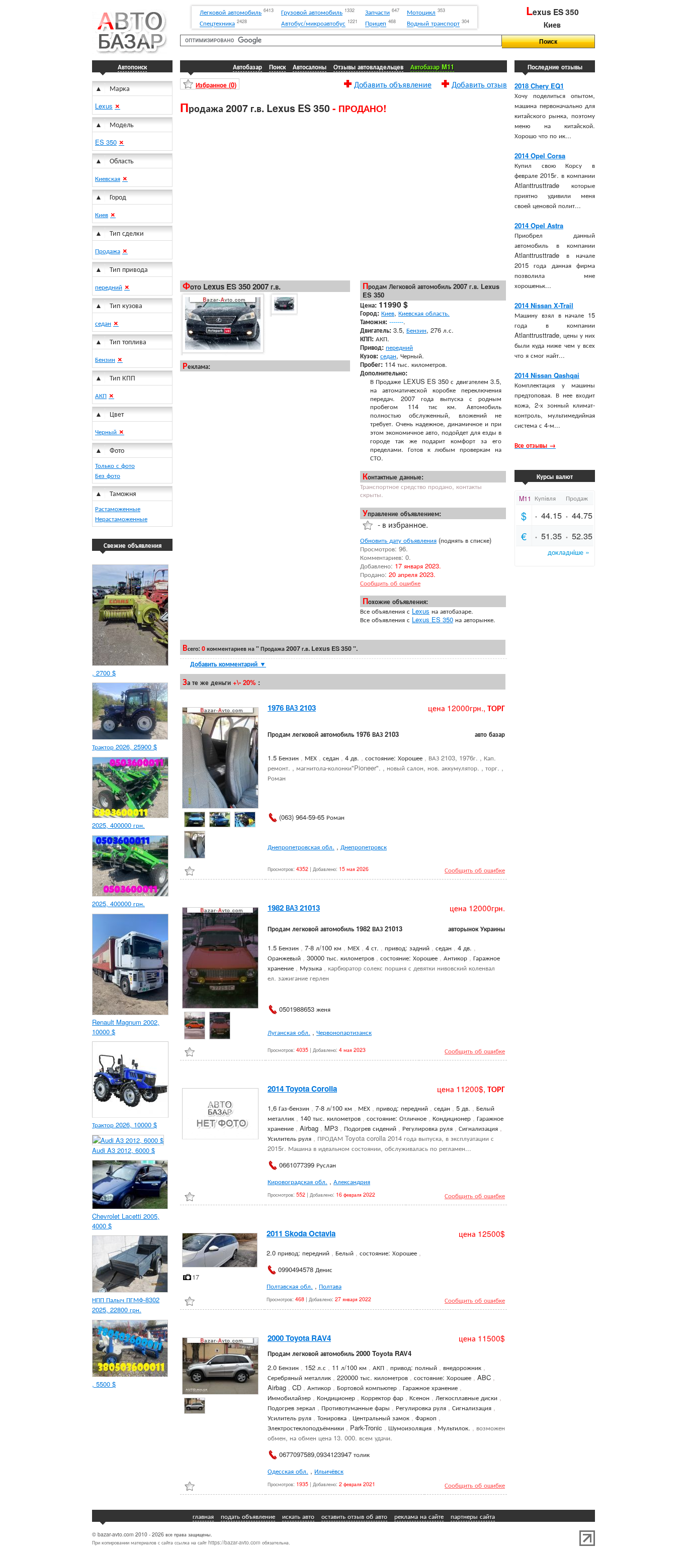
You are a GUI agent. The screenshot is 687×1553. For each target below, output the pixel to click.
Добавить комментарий (228, 663)
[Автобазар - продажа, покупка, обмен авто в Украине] (129, 52)
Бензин (105, 359)
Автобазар (247, 66)
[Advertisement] (343, 196)
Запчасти (377, 12)
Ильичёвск (328, 1471)
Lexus (104, 106)
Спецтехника (217, 23)
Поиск (277, 66)
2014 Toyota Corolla (302, 1088)
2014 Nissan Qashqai (546, 375)
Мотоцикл (421, 12)
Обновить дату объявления (398, 540)
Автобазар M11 (432, 66)
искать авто (298, 1516)
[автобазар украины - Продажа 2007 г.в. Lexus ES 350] (222, 323)
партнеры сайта (473, 1516)
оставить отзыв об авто (354, 1516)
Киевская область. (424, 313)
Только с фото (115, 465)
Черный (107, 431)
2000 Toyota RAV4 (299, 1337)
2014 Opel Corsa (539, 155)
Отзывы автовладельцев (368, 66)
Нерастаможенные (121, 518)
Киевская (107, 178)
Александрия (351, 1181)
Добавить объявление (393, 82)
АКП (101, 395)
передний (108, 287)
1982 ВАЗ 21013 (294, 907)
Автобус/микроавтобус (313, 23)
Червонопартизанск (344, 1032)
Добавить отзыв (479, 82)
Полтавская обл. (290, 1286)
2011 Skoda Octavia (301, 1233)
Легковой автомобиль (231, 12)
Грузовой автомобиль (311, 12)
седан (103, 323)
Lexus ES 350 (432, 619)
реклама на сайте (419, 1516)
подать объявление (248, 1516)
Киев (101, 214)
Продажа (107, 250)
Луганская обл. (289, 1032)
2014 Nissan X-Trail (543, 305)
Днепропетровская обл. (301, 846)
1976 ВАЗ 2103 (292, 707)
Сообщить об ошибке (390, 583)
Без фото (107, 475)
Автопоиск (132, 66)
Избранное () (216, 84)
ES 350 (106, 142)
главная (203, 1516)
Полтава (330, 1286)
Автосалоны (309, 66)
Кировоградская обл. (297, 1181)
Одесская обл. (288, 1471)
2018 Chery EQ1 (539, 85)
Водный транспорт (433, 23)
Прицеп (375, 23)
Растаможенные (117, 508)
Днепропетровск (363, 846)
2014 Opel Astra (538, 225)
